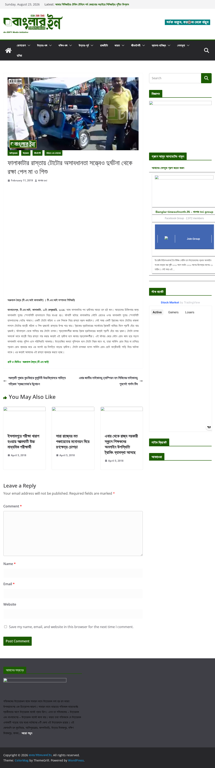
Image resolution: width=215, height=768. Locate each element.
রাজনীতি (104, 45)
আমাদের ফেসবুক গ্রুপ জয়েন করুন (168, 168)
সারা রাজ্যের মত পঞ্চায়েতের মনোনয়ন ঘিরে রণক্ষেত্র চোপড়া (72, 441)
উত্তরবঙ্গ (26, 152)
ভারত (117, 45)
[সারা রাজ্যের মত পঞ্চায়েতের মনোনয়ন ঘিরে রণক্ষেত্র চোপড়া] (73, 409)
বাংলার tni (42, 180)
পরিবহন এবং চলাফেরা (53, 152)
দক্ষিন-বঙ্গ (63, 45)
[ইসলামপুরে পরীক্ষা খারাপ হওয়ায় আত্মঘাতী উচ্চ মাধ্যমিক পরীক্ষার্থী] (24, 409)
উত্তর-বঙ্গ (42, 45)
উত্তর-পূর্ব (84, 45)
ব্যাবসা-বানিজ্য (159, 45)
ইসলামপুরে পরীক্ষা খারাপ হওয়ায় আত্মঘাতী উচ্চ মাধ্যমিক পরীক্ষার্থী (23, 441)
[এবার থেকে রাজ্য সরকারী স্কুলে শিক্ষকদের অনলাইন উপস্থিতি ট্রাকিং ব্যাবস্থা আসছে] (122, 409)
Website (9, 604)
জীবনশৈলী (135, 45)
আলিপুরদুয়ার (13, 152)
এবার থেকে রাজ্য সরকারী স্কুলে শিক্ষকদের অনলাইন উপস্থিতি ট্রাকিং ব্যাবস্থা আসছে (121, 444)
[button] (28, 45)
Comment (12, 506)
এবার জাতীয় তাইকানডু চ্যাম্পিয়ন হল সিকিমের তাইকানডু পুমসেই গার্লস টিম (108, 380)
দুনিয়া (19, 55)
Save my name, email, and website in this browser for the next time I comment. (71, 626)
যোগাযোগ (21, 45)
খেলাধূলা (181, 45)
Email (9, 584)
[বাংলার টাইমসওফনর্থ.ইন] (8, 50)
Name (9, 563)
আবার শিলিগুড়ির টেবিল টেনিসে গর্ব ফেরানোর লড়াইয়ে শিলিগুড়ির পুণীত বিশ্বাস (92, 4)
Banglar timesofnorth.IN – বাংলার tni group (184, 211)
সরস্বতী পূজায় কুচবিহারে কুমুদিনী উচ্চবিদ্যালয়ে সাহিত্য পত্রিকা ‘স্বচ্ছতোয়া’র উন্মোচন (37, 380)
